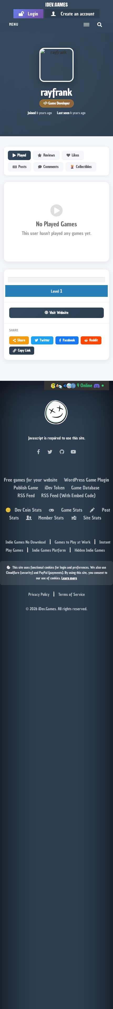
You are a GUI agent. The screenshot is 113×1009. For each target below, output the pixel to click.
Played (21, 155)
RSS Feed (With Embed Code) (68, 495)
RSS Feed (27, 495)
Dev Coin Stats (26, 510)
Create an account (75, 13)
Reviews (49, 155)
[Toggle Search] (99, 24)
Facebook (69, 340)
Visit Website (58, 312)
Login (31, 13)
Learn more (69, 578)
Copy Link (24, 350)
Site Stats (91, 517)
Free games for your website (31, 480)
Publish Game (26, 487)
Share (21, 340)
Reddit (93, 340)
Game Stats (70, 510)
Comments (51, 166)
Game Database (85, 487)
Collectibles (84, 166)
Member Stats (50, 517)
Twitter (45, 340)
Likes (75, 155)
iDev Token (55, 487)
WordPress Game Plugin (86, 480)
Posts (22, 166)
